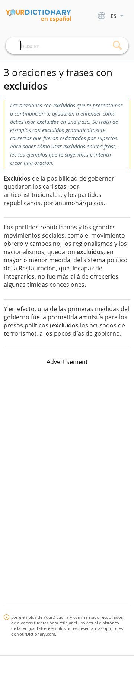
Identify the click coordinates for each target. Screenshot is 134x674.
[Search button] (117, 45)
